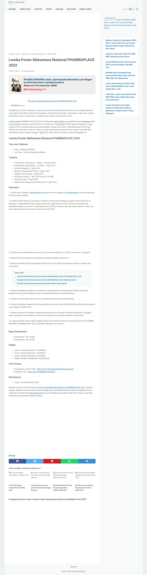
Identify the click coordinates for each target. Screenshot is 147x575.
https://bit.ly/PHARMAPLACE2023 (41, 372)
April (41, 132)
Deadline (59, 9)
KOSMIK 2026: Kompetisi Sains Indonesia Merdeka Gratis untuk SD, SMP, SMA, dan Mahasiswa (120, 75)
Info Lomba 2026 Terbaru (77, 571)
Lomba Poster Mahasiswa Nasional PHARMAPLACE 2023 (61, 387)
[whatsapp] (69, 461)
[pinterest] (52, 461)
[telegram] (87, 461)
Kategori (38, 9)
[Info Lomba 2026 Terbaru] (18, 2)
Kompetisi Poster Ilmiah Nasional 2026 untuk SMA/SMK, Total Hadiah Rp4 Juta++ (47, 280)
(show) (22, 105)
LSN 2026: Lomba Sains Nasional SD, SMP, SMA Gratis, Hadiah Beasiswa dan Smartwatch (121, 97)
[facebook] (17, 461)
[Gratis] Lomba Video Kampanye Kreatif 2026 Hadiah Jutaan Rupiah (42, 284)
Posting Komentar (27, 71)
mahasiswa (86, 121)
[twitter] (34, 461)
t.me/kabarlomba (71, 193)
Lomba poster (14, 121)
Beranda (12, 9)
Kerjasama (71, 9)
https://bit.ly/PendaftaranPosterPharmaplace (55, 369)
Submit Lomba (85, 9)
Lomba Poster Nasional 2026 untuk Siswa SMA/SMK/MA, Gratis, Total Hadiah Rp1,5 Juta (49, 276)
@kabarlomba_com (37, 193)
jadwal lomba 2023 (36, 393)
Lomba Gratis (25, 9)
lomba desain (59, 121)
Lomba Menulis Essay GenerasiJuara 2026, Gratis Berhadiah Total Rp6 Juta (121, 65)
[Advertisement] (52, 33)
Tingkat (48, 9)
